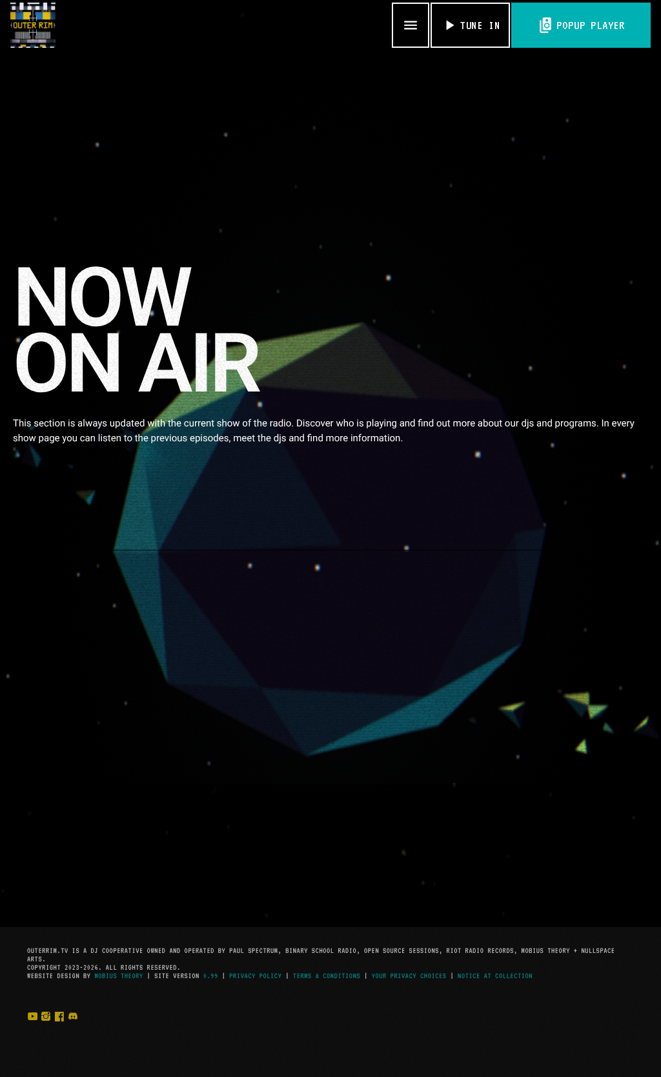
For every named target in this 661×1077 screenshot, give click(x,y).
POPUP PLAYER (581, 25)
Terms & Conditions (326, 976)
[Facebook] (59, 1030)
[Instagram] (46, 1030)
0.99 (210, 976)
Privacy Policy (255, 976)
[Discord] (73, 1030)
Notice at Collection (495, 976)
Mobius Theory (118, 976)
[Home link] (33, 25)
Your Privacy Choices (409, 976)
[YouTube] (32, 1030)
